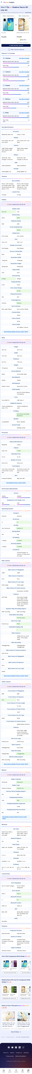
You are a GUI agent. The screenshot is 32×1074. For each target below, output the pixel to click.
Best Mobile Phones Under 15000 (16, 482)
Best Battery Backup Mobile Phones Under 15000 (14, 817)
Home (2, 1037)
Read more (28, 12)
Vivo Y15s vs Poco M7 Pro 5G (10, 972)
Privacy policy (10, 1056)
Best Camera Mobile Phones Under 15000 (16, 675)
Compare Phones (10, 1037)
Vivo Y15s (3, 32)
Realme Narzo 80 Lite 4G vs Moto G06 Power (10, 998)
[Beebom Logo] (8, 2)
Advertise (26, 1052)
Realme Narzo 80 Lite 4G (23, 32)
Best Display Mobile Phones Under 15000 (16, 331)
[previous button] (4, 967)
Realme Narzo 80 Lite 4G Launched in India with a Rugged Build (23, 1024)
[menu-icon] (2, 2)
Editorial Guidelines (20, 1056)
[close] (15, 18)
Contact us (19, 1052)
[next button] (28, 967)
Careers (12, 1052)
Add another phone (16, 45)
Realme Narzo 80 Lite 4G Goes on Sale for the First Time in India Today (8, 1024)
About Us (5, 1052)
